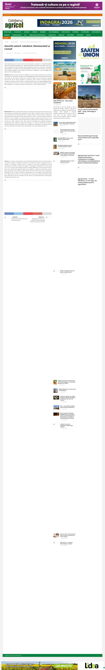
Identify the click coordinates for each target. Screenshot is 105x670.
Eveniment (43, 32)
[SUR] (89, 60)
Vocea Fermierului (54, 32)
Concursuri (80, 35)
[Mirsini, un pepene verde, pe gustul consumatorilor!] (56, 323)
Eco (25, 35)
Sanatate (6, 35)
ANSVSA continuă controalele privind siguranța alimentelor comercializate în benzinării (67, 154)
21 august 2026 (64, 273)
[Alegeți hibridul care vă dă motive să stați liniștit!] (55, 391)
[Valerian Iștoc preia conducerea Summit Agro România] (56, 477)
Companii (34, 32)
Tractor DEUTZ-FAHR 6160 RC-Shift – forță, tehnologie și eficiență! (88, 111)
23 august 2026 (64, 134)
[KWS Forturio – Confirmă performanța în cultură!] (56, 595)
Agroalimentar (96, 32)
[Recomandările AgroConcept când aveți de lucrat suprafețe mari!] (56, 131)
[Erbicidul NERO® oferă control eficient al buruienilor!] (55, 139)
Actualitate (17, 32)
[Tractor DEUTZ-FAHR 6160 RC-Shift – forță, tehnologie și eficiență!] (55, 124)
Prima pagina (7, 32)
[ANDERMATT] (89, 82)
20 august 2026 (64, 409)
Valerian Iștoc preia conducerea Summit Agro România (66, 425)
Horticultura (66, 32)
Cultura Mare (85, 32)
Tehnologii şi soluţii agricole (37, 35)
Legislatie (61, 35)
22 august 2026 (64, 156)
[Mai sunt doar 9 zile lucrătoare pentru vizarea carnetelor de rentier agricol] (56, 535)
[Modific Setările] (0, 669)
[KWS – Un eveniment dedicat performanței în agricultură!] (56, 407)
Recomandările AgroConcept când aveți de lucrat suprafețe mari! (67, 131)
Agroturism (70, 35)
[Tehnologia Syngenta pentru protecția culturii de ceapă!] (55, 147)
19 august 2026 (64, 545)
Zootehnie (75, 32)
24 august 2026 (57, 104)
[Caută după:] (93, 38)
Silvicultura (52, 35)
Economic (26, 32)
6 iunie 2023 (8, 53)
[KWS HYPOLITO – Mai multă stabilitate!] (64, 90)
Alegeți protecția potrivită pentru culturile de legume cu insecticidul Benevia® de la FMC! (66, 382)
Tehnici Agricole (16, 35)
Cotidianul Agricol (17, 53)
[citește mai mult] (65, 118)
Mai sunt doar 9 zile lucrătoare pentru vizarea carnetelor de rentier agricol (67, 535)
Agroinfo (30, 53)
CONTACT (88, 35)
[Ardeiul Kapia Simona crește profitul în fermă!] (56, 213)
